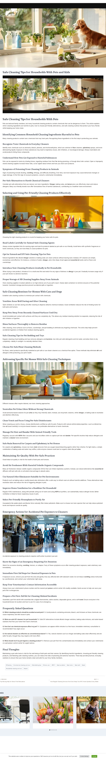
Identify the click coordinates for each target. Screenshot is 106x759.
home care (46, 665)
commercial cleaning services (21, 665)
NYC (53, 665)
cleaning (42, 123)
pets (83, 665)
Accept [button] (94, 756)
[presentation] (53, 709)
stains (26, 668)
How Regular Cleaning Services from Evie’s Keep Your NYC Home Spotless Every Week (74, 680)
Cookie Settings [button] (84, 756)
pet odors (70, 665)
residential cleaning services (14, 668)
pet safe (77, 665)
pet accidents (61, 665)
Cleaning (8, 665)
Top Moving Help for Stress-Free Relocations (12, 680)
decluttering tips (36, 665)
